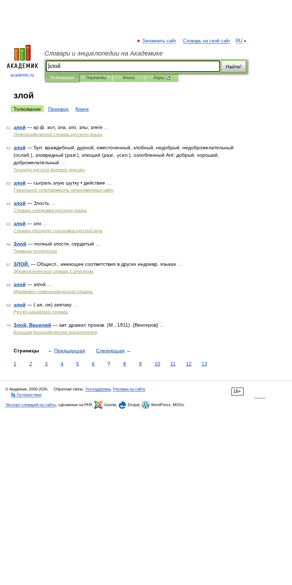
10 (157, 364)
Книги (129, 77)
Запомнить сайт (159, 40)
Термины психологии (35, 251)
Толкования (62, 77)
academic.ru (22, 75)
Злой (20, 244)
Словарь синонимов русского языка (50, 210)
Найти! (233, 66)
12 (189, 364)
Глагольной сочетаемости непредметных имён (64, 190)
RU (239, 40)
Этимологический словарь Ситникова (53, 271)
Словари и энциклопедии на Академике (104, 53)
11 (173, 364)
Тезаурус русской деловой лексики (49, 169)
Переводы (95, 77)
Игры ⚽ (162, 77)
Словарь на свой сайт (206, 40)
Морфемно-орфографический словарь (53, 291)
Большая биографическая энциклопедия (55, 332)
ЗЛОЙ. (21, 264)
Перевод (58, 109)
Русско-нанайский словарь (41, 312)
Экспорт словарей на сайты (30, 405)
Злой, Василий (32, 325)
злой (20, 127)
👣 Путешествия (26, 395)
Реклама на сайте (129, 389)
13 (204, 364)
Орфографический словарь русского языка (58, 134)
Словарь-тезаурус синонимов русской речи (58, 230)
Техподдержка (98, 389)
